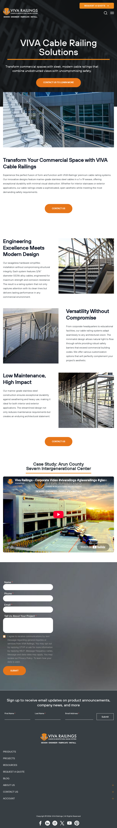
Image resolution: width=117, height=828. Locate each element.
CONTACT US (58, 208)
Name (8, 582)
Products (9, 751)
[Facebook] (40, 823)
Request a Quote (95, 6)
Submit (14, 670)
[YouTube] (69, 823)
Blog (6, 778)
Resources (10, 765)
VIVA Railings (57, 816)
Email (8, 604)
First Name (10, 713)
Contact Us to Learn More (58, 82)
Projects (9, 758)
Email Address (72, 713)
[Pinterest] (76, 823)
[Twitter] (62, 823)
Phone (9, 593)
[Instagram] (54, 823)
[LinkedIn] (47, 823)
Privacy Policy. (25, 658)
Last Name (40, 713)
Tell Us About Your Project (20, 615)
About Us (9, 785)
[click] (112, 13)
